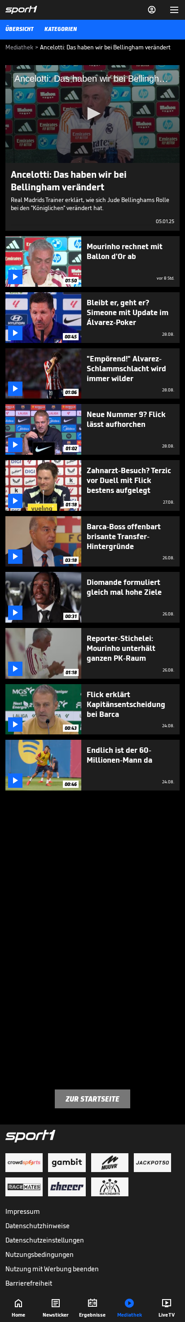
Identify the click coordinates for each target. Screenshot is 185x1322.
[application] (92, 114)
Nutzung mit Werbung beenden (52, 1269)
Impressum (22, 1211)
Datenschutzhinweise (37, 1225)
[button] (92, 113)
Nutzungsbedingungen (39, 1254)
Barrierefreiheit (28, 1283)
